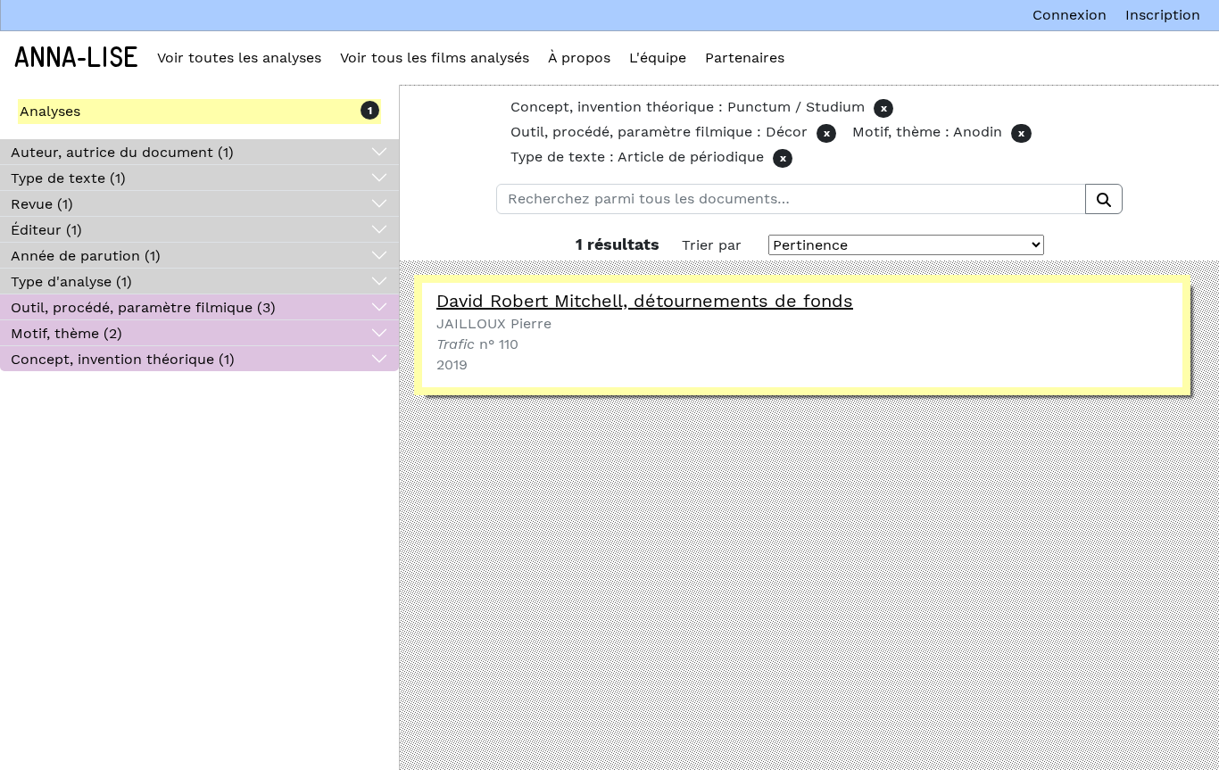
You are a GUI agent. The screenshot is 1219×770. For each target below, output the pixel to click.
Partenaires (744, 57)
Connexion (1069, 14)
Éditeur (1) (46, 229)
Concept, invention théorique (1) (123, 359)
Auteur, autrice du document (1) (122, 152)
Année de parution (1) (86, 255)
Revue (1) (42, 203)
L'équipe (657, 57)
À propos (579, 57)
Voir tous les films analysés (434, 57)
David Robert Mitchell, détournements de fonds (644, 300)
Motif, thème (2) (66, 333)
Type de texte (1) (68, 178)
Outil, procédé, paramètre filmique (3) (143, 307)
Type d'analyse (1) (71, 281)
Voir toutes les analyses (239, 57)
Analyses (50, 111)
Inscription (1162, 14)
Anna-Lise (76, 58)
